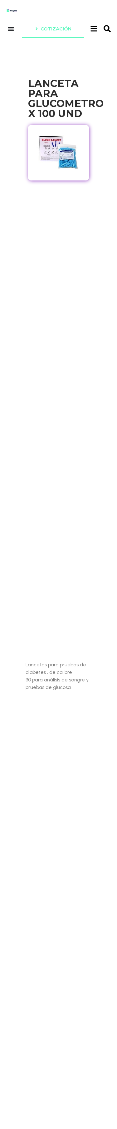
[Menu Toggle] (11, 29)
